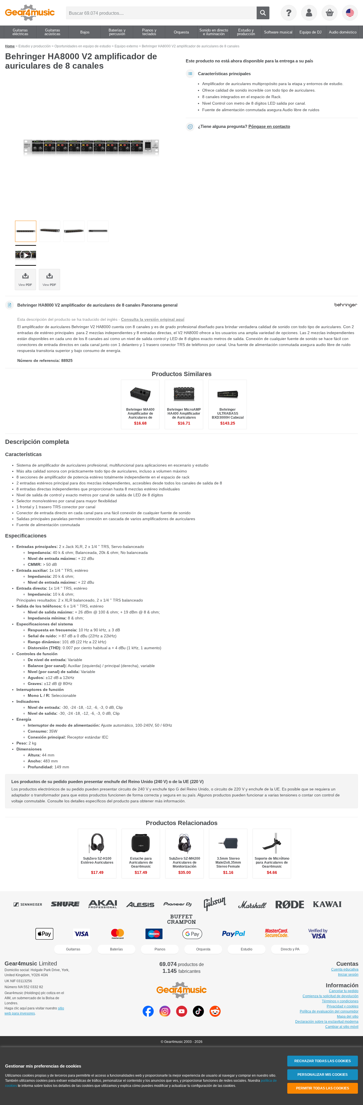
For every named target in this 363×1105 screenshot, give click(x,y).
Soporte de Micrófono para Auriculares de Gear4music (272, 862)
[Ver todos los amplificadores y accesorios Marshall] (256, 904)
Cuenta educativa (344, 969)
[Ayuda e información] (288, 12)
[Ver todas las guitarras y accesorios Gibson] (219, 904)
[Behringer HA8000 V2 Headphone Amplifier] (91, 147)
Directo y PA (290, 949)
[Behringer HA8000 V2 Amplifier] (74, 231)
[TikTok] (198, 1015)
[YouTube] (181, 1015)
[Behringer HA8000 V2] (98, 231)
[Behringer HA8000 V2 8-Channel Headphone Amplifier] (49, 231)
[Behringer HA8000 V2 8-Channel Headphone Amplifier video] (25, 255)
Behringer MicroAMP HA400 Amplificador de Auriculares (184, 413)
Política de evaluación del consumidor (329, 1011)
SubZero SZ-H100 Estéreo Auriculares (97, 860)
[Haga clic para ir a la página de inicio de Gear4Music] (30, 13)
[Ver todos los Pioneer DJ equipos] (181, 904)
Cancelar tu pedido (343, 991)
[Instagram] (164, 1015)
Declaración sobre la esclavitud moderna (326, 1022)
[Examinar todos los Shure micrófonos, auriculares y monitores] (69, 904)
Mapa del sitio (347, 1016)
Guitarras (73, 949)
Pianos (160, 949)
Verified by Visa (318, 934)
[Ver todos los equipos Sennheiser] (31, 904)
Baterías (116, 949)
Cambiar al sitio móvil (341, 1027)
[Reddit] (215, 1015)
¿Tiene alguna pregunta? (244, 126)
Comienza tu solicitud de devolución (330, 996)
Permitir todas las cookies (322, 1088)
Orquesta (203, 949)
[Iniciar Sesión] (309, 12)
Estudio (246, 949)
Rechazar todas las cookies (322, 1061)
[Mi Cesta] (330, 13)
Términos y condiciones (340, 1001)
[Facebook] (148, 1015)
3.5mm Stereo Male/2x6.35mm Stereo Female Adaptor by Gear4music (228, 867)
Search (263, 13)
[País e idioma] (350, 12)
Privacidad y (342, 1006)
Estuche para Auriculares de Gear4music (141, 862)
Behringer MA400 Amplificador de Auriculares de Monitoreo (140, 416)
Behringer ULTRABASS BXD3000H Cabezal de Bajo (228, 416)
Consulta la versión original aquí (152, 319)
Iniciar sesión (348, 975)
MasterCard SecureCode (276, 934)
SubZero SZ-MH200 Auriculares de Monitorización (184, 862)
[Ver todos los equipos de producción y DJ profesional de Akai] (106, 904)
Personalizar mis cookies (322, 1075)
